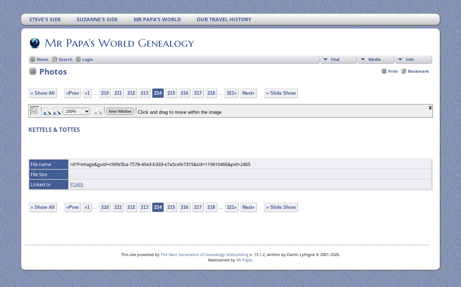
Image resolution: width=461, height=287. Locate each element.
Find (335, 59)
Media (374, 59)
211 (118, 93)
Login (87, 59)
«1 (87, 93)
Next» (248, 93)
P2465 (76, 184)
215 (171, 93)
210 (105, 93)
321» (232, 93)
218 (211, 93)
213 (144, 93)
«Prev (72, 93)
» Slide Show (281, 93)
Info (410, 59)
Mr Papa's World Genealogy (119, 43)
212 (131, 93)
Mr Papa (244, 260)
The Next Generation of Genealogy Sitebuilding (205, 254)
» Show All (43, 93)
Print (393, 71)
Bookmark (418, 71)
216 (184, 93)
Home (43, 59)
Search (65, 59)
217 (198, 93)
